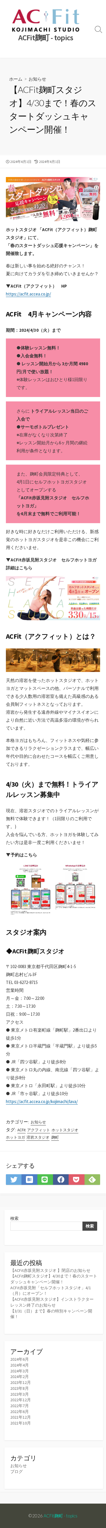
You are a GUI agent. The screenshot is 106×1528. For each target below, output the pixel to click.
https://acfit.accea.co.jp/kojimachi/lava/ (42, 1101)
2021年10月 (20, 1423)
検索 (14, 1218)
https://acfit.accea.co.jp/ (28, 294)
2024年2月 (19, 1376)
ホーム (15, 78)
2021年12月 (20, 1417)
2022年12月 (20, 1399)
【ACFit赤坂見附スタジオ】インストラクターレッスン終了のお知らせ (52, 1302)
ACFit (21, 1129)
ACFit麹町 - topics (60, 1515)
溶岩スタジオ (37, 1137)
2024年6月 (19, 1359)
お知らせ (37, 78)
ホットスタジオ (65, 1129)
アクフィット (38, 1129)
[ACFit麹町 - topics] (45, 20)
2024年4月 (19, 1365)
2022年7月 (19, 1405)
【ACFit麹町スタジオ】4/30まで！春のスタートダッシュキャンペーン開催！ (53, 1279)
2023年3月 (19, 1394)
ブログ (16, 1471)
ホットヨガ (15, 1137)
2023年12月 (20, 1382)
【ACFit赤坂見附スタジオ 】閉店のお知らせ (50, 1270)
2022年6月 (19, 1411)
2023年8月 (19, 1388)
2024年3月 (19, 1371)
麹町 (55, 1137)
